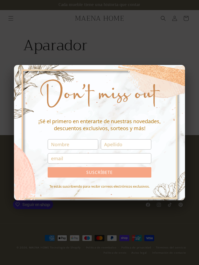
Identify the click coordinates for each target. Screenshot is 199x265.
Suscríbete (99, 172)
